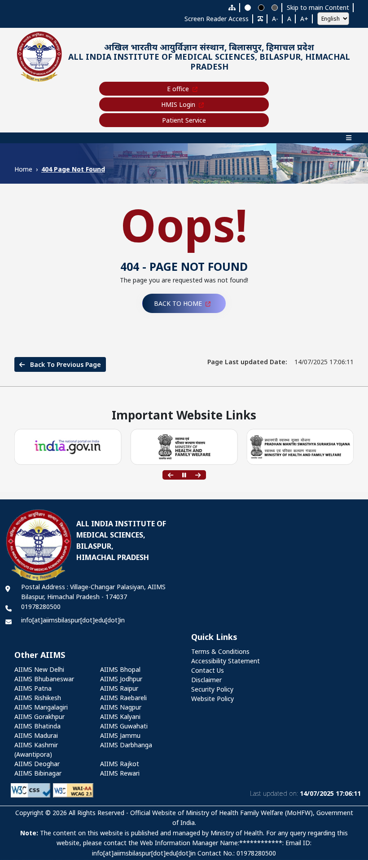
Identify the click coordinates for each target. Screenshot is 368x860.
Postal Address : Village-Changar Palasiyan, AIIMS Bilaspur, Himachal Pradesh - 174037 (93, 591)
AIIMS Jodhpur (121, 679)
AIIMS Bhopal (120, 669)
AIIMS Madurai (36, 735)
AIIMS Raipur (119, 688)
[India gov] (68, 447)
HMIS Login (178, 104)
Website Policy (212, 698)
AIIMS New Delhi (39, 669)
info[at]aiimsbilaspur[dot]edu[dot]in (73, 620)
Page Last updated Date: (247, 361)
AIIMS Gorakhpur (39, 716)
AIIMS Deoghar (37, 763)
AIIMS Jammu (120, 735)
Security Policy (212, 689)
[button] (170, 475)
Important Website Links (184, 415)
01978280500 (41, 606)
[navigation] (184, 137)
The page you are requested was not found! (184, 280)
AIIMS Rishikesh (37, 697)
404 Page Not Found (73, 169)
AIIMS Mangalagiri (41, 707)
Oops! (184, 224)
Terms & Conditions (220, 651)
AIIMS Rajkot (119, 763)
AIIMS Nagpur (120, 707)
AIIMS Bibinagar (37, 773)
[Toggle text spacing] (260, 18)
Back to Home (178, 303)
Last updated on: (305, 793)
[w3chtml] (73, 789)
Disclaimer (206, 679)
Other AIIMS (39, 655)
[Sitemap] (232, 7)
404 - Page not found (184, 266)
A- (275, 18)
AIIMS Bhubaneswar (44, 679)
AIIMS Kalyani (120, 716)
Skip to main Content (318, 7)
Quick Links (214, 637)
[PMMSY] (300, 447)
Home (23, 169)
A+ (304, 18)
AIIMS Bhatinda (37, 726)
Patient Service (184, 120)
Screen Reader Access (216, 18)
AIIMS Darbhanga (126, 745)
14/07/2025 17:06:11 (280, 361)
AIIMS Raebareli (123, 697)
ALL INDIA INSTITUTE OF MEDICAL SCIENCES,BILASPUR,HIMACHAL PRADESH (121, 540)
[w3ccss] (30, 789)
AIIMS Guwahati (124, 726)
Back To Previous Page (64, 364)
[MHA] (184, 446)
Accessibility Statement (225, 661)
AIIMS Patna (33, 688)
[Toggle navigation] (184, 137)
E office (178, 88)
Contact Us (207, 670)
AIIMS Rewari (120, 773)
